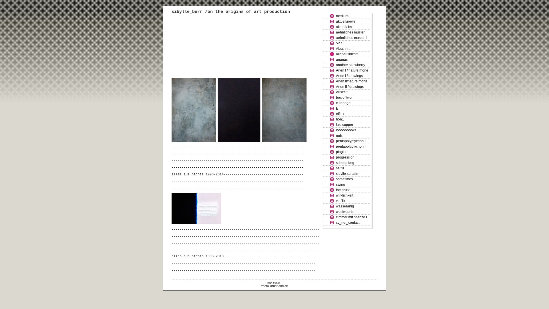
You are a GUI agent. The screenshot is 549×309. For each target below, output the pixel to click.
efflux (340, 114)
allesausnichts (347, 54)
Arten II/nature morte (351, 81)
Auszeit (341, 92)
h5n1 (340, 119)
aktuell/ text (344, 27)
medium (342, 16)
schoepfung (345, 163)
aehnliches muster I (351, 32)
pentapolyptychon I (350, 141)
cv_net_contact (347, 223)
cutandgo (343, 103)
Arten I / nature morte (352, 70)
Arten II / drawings (350, 87)
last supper (344, 125)
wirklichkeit (344, 195)
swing (340, 185)
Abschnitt (343, 49)
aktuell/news (345, 21)
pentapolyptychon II (351, 146)
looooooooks (346, 130)
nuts (339, 136)
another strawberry (350, 65)
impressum (274, 282)
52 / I (339, 43)
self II (340, 168)
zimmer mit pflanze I (351, 217)
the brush (343, 190)
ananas (342, 60)
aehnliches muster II (351, 38)
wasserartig (345, 206)
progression (345, 157)
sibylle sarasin (347, 174)
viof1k (340, 201)
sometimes (344, 179)
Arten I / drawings (349, 76)
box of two (344, 98)
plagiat (341, 152)
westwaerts (344, 212)
